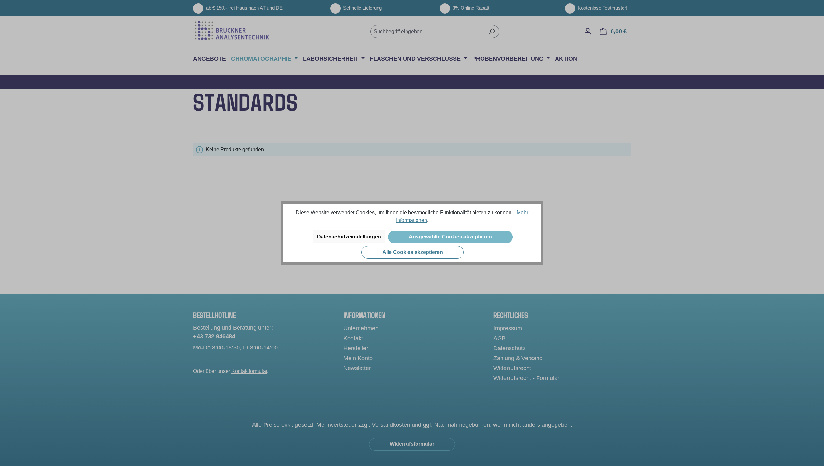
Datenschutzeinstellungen (349, 236)
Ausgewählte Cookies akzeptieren (450, 236)
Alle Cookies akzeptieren (412, 252)
